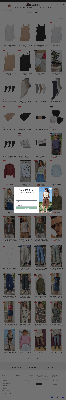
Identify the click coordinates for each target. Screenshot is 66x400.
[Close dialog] (50, 189)
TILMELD (27, 208)
